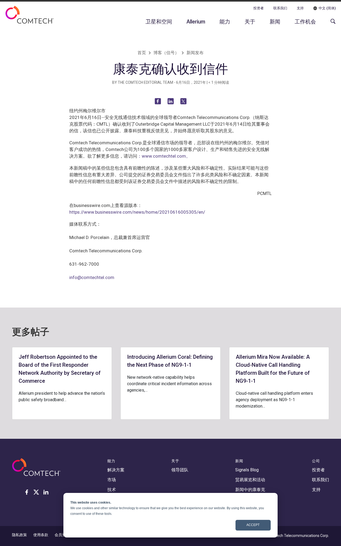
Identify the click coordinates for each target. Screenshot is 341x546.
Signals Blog (247, 469)
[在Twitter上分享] (183, 101)
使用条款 (40, 535)
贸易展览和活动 (250, 479)
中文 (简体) (327, 8)
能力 (225, 21)
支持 (300, 8)
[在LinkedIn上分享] (171, 101)
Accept (252, 525)
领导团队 (179, 469)
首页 (141, 52)
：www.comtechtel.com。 (163, 156)
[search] (332, 24)
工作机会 (305, 21)
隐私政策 (19, 535)
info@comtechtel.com (91, 277)
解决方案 (115, 469)
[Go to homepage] (29, 18)
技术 (111, 489)
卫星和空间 (158, 21)
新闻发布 (195, 52)
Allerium (195, 21)
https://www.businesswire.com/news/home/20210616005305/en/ (137, 212)
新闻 (275, 21)
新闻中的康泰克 (250, 489)
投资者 (258, 8)
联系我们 (280, 8)
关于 (250, 21)
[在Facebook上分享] (158, 101)
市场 (111, 479)
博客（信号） (166, 52)
